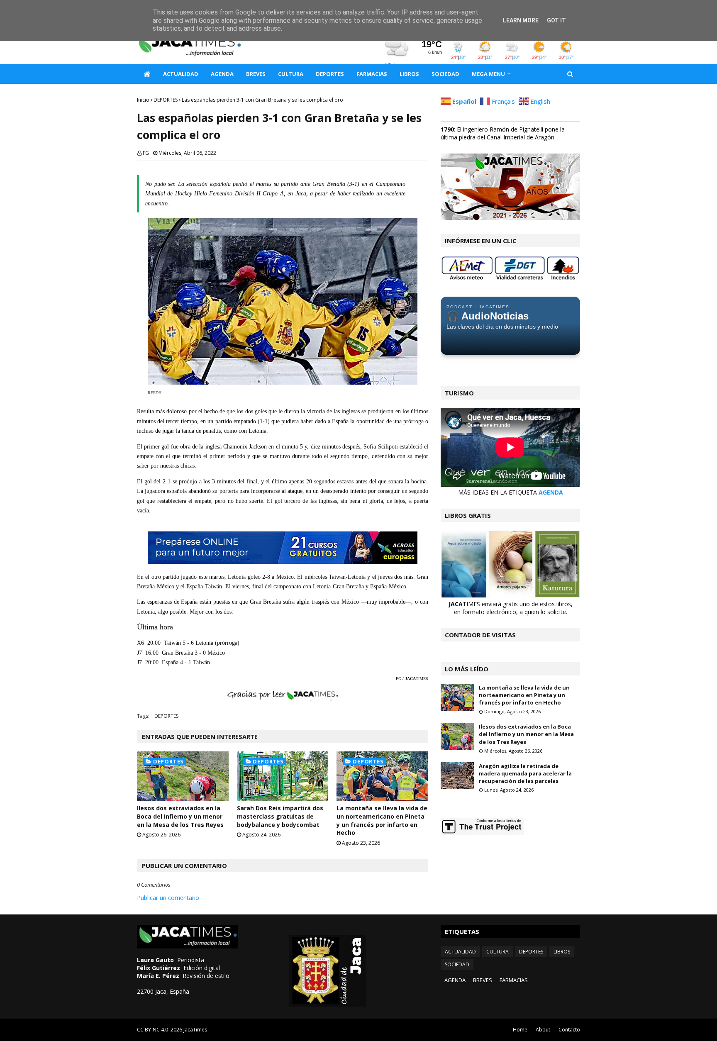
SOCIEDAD (457, 964)
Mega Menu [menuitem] (488, 74)
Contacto (569, 1029)
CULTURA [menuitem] (290, 74)
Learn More (521, 20)
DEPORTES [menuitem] (330, 74)
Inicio (143, 99)
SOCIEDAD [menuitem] (445, 74)
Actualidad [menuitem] (180, 74)
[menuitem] (147, 74)
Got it (556, 20)
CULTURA (497, 951)
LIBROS (562, 951)
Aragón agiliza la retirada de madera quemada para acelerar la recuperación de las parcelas (525, 773)
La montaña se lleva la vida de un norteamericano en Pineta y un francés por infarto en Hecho (382, 820)
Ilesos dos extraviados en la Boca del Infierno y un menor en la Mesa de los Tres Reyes (180, 816)
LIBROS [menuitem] (409, 74)
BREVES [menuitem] (256, 74)
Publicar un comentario (168, 898)
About (543, 1029)
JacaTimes (195, 1029)
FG (146, 152)
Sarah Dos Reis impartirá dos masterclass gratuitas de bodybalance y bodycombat (280, 816)
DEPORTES (166, 99)
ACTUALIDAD (460, 951)
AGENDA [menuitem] (222, 74)
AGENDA (551, 492)
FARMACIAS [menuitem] (371, 74)
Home (520, 1029)
